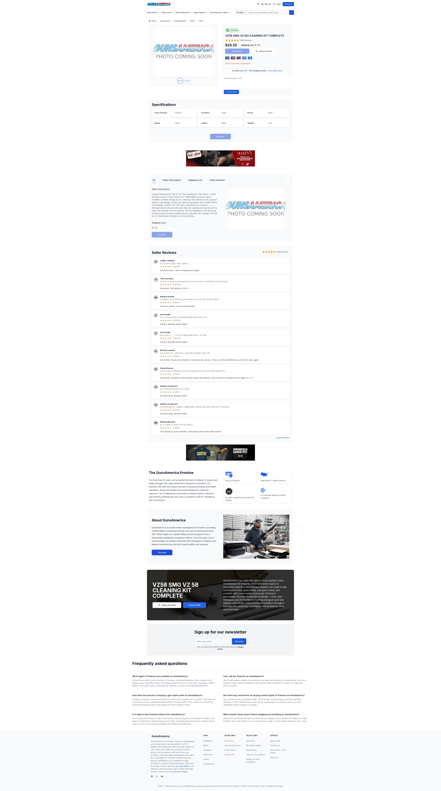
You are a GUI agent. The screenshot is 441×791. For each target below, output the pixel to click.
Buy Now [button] (238, 51)
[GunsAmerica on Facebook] (152, 776)
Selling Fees (251, 750)
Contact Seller (232, 92)
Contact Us (275, 745)
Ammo (206, 759)
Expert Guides (199, 12)
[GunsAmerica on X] (157, 776)
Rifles (205, 745)
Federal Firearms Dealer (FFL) (179, 702)
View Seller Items (275, 71)
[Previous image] (154, 52)
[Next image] (214, 52)
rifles (196, 680)
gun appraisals (181, 766)
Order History (231, 750)
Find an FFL (230, 754)
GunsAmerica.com (175, 786)
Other (192, 21)
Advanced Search (232, 745)
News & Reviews (182, 12)
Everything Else (180, 21)
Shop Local (166, 12)
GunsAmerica (161, 736)
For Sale (240, 12)
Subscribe (239, 641)
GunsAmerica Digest (178, 771)
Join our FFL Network (256, 754)
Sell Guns (288, 4)
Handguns (207, 741)
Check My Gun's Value (219, 12)
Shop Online (152, 12)
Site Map (279, 786)
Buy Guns (162, 552)
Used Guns (208, 754)
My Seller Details (253, 745)
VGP (245, 71)
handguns (188, 680)
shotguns (203, 680)
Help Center (275, 741)
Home (153, 21)
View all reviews (282, 438)
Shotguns (207, 750)
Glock (195, 683)
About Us (274, 757)
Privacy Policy (253, 786)
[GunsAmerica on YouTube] (162, 776)
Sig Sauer (203, 683)
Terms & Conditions (267, 786)
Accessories (165, 21)
